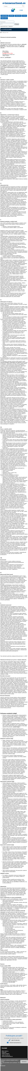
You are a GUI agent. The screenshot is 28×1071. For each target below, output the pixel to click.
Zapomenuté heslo (4, 26)
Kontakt (24, 15)
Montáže (11, 15)
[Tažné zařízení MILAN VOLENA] (14, 3)
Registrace (10, 26)
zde (1, 1063)
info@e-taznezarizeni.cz (15, 1042)
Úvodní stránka (4, 15)
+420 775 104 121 (15, 1040)
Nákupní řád (18, 15)
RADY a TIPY (4, 18)
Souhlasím (24, 1061)
